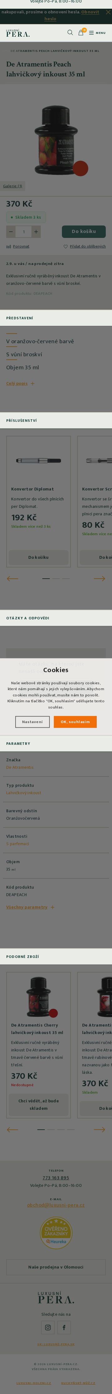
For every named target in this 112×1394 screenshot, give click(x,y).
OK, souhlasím (75, 722)
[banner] (18, 32)
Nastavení (32, 722)
